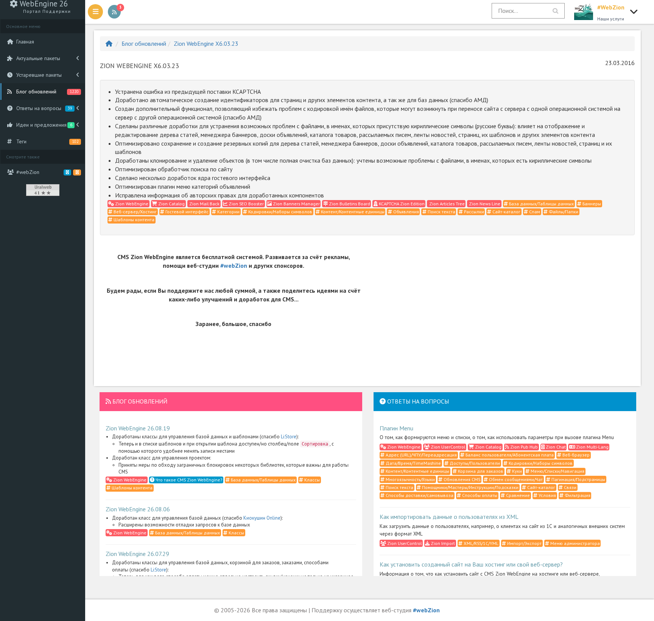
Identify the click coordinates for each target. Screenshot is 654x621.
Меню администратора (574, 543)
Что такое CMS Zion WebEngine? (188, 480)
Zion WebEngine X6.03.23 (206, 43)
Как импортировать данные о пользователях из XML (449, 516)
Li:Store (288, 436)
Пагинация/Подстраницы (577, 479)
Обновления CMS (461, 479)
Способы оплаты (479, 495)
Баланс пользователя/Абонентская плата (509, 455)
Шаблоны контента (133, 219)
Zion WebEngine (131, 203)
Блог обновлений (143, 43)
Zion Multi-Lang (592, 447)
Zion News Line (484, 203)
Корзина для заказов (480, 471)
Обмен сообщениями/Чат (515, 479)
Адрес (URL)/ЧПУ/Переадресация (421, 455)
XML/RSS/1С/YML (480, 543)
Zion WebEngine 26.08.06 (138, 509)
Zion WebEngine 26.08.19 (138, 428)
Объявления (405, 211)
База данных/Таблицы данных (541, 203)
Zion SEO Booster (245, 203)
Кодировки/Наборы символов (279, 211)
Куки (516, 471)
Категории (228, 211)
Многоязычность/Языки (410, 479)
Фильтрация (577, 495)
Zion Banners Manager (296, 203)
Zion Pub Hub (523, 447)
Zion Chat (555, 447)
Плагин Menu (396, 428)
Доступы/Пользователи (474, 463)
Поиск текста (441, 211)
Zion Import (442, 543)
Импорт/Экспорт (524, 543)
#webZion (233, 265)
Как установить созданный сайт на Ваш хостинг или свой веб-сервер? (471, 564)
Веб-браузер (575, 455)
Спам (534, 211)
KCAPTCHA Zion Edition (401, 203)
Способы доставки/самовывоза (419, 495)
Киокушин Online (261, 518)
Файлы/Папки (563, 211)
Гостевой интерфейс (186, 211)
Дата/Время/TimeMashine (413, 463)
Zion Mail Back (204, 203)
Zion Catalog (171, 203)
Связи (569, 487)
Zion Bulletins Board (349, 203)
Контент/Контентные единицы (352, 211)
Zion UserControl (447, 447)
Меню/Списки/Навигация (556, 471)
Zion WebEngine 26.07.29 (137, 553)
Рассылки (473, 211)
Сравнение (517, 495)
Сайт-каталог (505, 211)
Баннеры (591, 203)
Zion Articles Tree (446, 203)
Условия (546, 495)
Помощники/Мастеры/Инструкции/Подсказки (470, 487)
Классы (311, 480)
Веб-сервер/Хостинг (134, 211)
